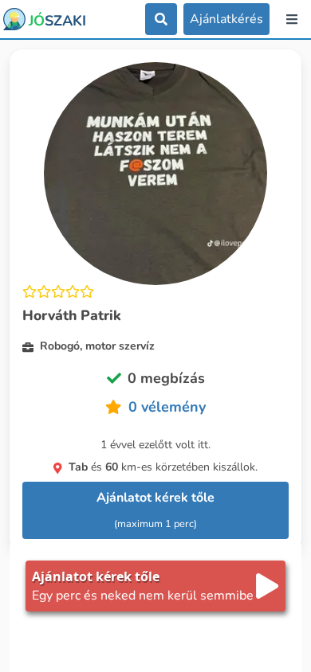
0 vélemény (167, 406)
